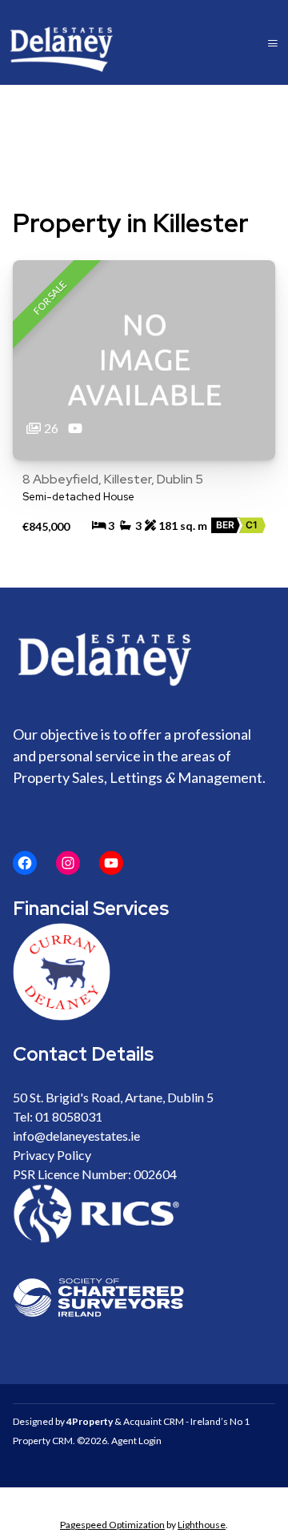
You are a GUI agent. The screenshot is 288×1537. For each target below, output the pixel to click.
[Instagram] (68, 863)
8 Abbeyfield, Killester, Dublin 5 (112, 479)
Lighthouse (202, 1525)
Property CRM (43, 1441)
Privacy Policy (52, 1154)
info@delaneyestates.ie (76, 1135)
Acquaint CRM (153, 1421)
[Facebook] (25, 863)
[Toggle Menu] (273, 43)
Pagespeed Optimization (112, 1525)
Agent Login (136, 1441)
